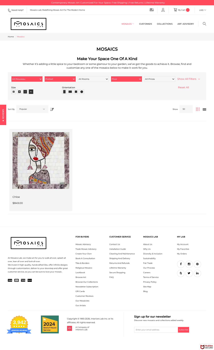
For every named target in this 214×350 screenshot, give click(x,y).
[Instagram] (189, 264)
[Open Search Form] (202, 24)
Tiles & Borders (82, 263)
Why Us (147, 249)
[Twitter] (189, 273)
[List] (204, 110)
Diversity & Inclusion (152, 254)
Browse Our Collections (87, 282)
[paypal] (30, 280)
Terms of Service (151, 277)
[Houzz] (181, 273)
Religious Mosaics (84, 268)
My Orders (182, 254)
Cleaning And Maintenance (122, 254)
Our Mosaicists (82, 301)
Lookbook (80, 272)
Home (11, 36)
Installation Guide (117, 249)
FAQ (111, 277)
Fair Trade (147, 263)
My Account (182, 244)
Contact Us (114, 244)
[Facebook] (181, 264)
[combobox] (32, 109)
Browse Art (81, 277)
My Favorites (183, 249)
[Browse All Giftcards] (152, 9)
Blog (145, 291)
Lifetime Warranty (117, 268)
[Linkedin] (197, 273)
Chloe (16, 196)
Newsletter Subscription (87, 286)
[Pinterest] (197, 264)
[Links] (163, 10)
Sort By (11, 109)
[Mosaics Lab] (30, 24)
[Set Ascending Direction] (51, 108)
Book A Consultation (85, 258)
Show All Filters (187, 78)
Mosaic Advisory (83, 244)
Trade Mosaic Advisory (86, 249)
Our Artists (81, 305)
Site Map (147, 286)
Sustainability (149, 258)
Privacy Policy (150, 282)
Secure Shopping (117, 272)
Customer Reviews (84, 296)
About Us (147, 244)
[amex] (23, 280)
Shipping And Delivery (119, 258)
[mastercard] (16, 280)
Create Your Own (84, 254)
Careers (146, 272)
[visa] (10, 280)
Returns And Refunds (119, 263)
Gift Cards (80, 291)
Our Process (149, 268)
